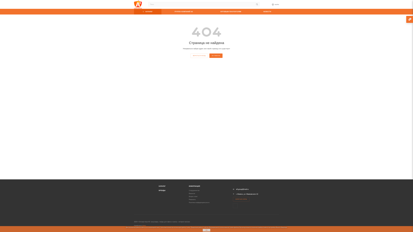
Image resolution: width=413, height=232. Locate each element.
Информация (194, 186)
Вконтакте (235, 205)
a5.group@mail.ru (242, 189)
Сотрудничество (194, 190)
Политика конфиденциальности (199, 202)
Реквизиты (192, 199)
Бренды (162, 190)
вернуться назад (199, 55)
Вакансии (192, 193)
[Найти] (257, 4)
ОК (206, 230)
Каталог (162, 186)
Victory (144, 225)
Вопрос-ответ (193, 196)
